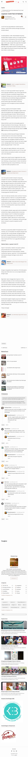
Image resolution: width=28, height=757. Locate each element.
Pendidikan (5, 591)
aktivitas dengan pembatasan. (18, 98)
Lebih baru (23, 347)
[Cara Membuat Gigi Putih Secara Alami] (3, 317)
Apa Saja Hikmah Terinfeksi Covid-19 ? (14, 355)
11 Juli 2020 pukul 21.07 (20, 436)
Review (18, 591)
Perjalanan (19, 587)
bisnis (12, 602)
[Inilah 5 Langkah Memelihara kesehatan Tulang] (3, 87)
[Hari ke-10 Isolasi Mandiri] (3, 365)
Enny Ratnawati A (11, 415)
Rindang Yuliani (8, 407)
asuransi (4, 602)
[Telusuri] (26, 2)
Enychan (6, 465)
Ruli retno (7, 482)
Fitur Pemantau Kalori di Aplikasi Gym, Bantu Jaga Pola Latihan (16, 381)
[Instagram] (16, 751)
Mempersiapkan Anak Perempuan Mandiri (10, 691)
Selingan (18, 593)
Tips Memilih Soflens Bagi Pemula (13, 367)
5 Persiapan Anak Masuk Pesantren (9, 676)
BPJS (19, 604)
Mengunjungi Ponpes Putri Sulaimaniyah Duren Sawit (12, 10)
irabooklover (7, 428)
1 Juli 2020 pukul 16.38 (15, 428)
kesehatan (4, 343)
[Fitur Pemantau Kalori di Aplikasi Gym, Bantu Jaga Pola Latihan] (3, 384)
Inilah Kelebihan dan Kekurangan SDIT (9, 645)
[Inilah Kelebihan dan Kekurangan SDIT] (14, 644)
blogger (13, 604)
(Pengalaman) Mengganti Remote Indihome (11, 661)
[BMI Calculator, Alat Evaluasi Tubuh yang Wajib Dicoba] (3, 377)
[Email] (11, 751)
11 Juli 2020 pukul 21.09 (20, 512)
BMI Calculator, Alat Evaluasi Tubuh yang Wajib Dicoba (16, 374)
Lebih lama (4, 347)
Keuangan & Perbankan (7, 587)
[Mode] (23, 2)
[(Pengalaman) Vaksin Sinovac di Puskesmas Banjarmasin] (3, 174)
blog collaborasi (21, 602)
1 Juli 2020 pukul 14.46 (16, 407)
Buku (24, 604)
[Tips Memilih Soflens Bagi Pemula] (3, 371)
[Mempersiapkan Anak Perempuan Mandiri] (14, 690)
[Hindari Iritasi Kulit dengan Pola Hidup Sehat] (3, 264)
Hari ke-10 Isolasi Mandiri (12, 361)
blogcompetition (6, 593)
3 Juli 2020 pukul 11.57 (15, 503)
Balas (3, 424)
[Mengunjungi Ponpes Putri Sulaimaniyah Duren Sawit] (14, 629)
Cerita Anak (4, 607)
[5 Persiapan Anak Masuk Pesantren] (14, 674)
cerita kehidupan (6, 589)
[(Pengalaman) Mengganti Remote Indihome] (14, 659)
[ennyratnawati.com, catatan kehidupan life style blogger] (12, 1)
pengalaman (19, 585)
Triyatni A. (7, 446)
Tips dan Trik (5, 585)
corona (23, 607)
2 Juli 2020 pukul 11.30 (13, 465)
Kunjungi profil (14, 578)
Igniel (16, 755)
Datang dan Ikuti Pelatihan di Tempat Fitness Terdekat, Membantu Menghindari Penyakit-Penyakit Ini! (15, 388)
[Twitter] (14, 751)
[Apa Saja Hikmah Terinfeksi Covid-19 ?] (3, 358)
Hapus (7, 424)
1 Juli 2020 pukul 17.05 (20, 415)
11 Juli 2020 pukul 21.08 (20, 454)
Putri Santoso (8, 503)
